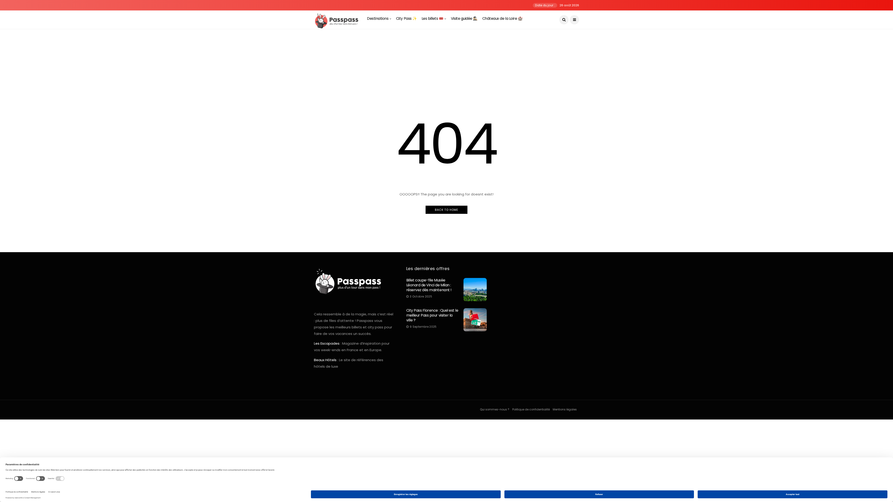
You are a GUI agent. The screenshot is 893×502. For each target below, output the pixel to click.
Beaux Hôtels (325, 359)
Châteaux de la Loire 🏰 (502, 18)
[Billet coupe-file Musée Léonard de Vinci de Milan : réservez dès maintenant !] (475, 289)
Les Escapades (327, 343)
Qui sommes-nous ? (494, 409)
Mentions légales (565, 409)
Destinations (377, 18)
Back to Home (446, 210)
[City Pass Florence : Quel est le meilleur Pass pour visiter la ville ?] (475, 319)
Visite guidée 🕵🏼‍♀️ (464, 18)
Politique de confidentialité (531, 409)
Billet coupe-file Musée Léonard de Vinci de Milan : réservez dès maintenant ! (429, 285)
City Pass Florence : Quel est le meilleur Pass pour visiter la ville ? (432, 315)
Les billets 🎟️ (432, 18)
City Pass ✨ (406, 18)
